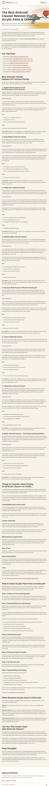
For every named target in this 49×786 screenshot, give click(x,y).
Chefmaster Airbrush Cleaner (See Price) (22, 69)
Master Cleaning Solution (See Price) (21, 71)
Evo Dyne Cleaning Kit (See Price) (20, 65)
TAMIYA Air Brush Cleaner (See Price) (19, 63)
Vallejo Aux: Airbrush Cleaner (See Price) (23, 61)
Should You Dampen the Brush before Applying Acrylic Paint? (22, 580)
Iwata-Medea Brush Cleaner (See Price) (22, 59)
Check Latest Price (6, 98)
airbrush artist (29, 756)
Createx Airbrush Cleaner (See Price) (22, 67)
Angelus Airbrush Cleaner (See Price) (19, 56)
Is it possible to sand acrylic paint (15, 695)
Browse (42, 2)
